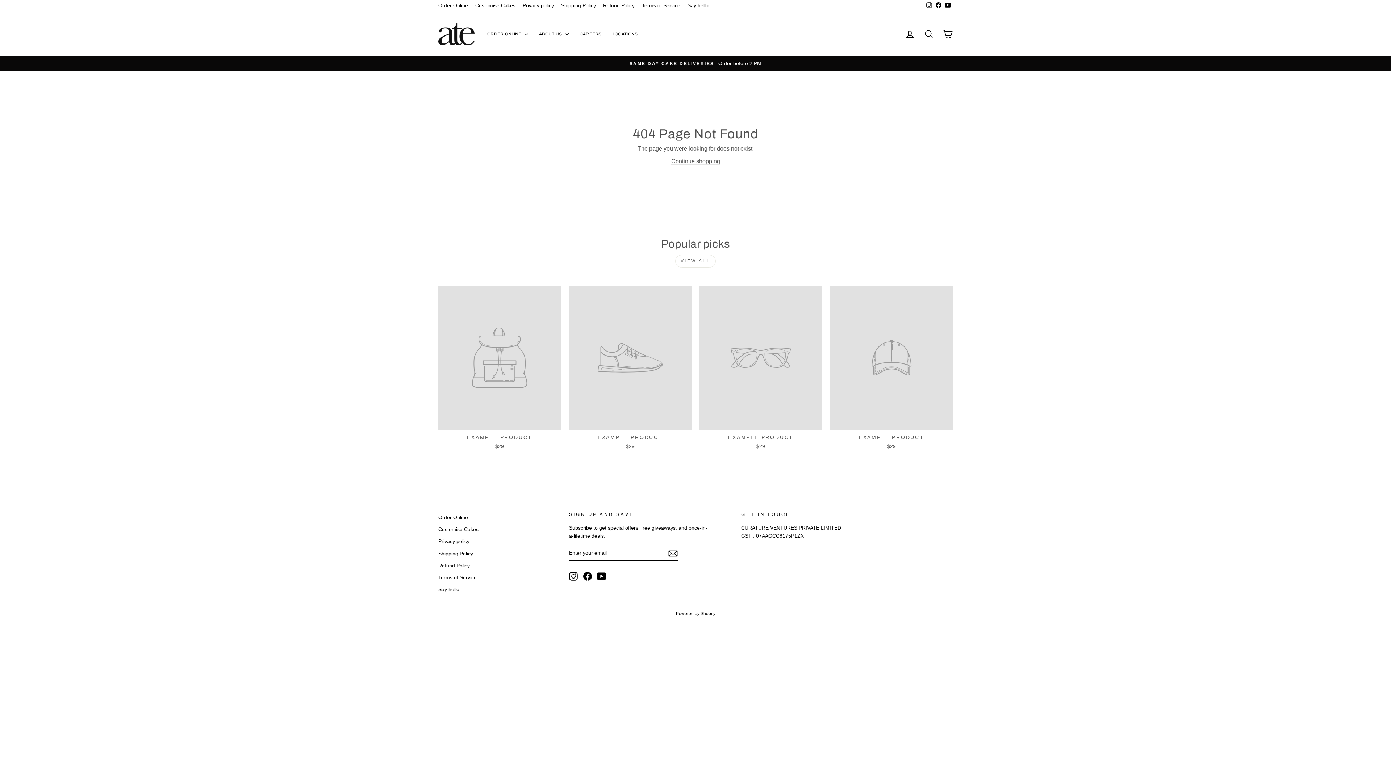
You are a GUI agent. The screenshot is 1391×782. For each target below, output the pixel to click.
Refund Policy (619, 5)
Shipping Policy (578, 5)
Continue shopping (695, 161)
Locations (625, 34)
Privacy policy (538, 5)
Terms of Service (661, 5)
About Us (551, 34)
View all (696, 261)
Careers (591, 34)
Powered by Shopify (695, 613)
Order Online (453, 5)
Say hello (698, 5)
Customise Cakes (495, 5)
